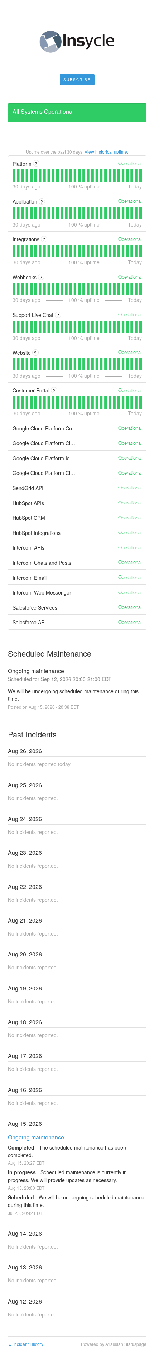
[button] (77, 79)
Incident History (25, 1344)
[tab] (14, 175)
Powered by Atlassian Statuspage (113, 1344)
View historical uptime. (106, 152)
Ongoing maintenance (36, 1137)
